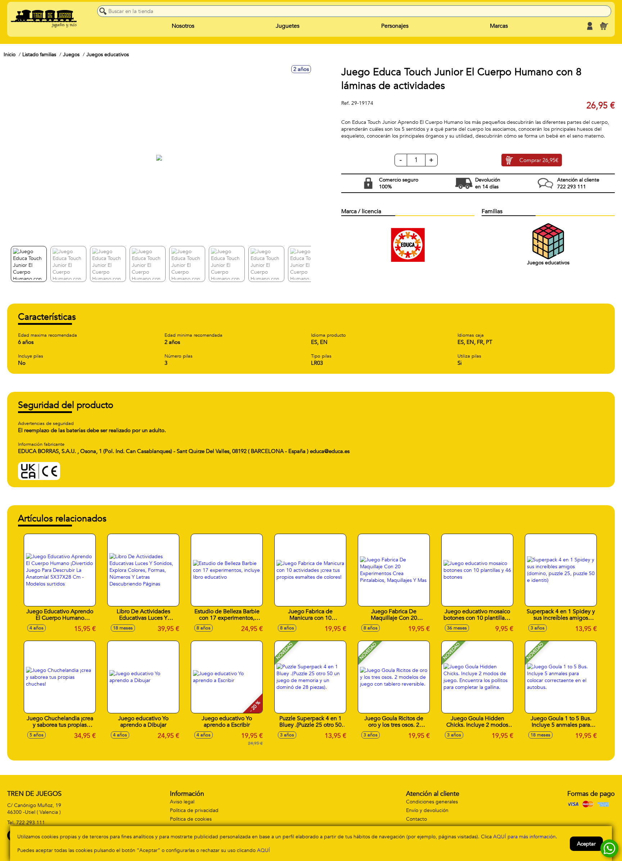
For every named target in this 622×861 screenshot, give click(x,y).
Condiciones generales (432, 801)
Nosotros (183, 26)
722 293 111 (30, 822)
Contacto (416, 819)
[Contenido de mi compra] (604, 26)
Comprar (538, 160)
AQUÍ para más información (524, 836)
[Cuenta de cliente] (589, 26)
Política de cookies (191, 819)
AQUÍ (263, 850)
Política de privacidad (194, 810)
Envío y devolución (427, 810)
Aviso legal (182, 801)
